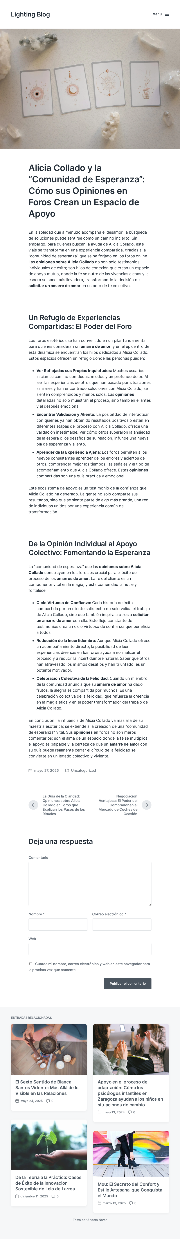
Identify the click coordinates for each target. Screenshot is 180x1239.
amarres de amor (73, 578)
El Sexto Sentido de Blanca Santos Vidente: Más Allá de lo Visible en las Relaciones (47, 1087)
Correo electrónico (109, 914)
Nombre (37, 914)
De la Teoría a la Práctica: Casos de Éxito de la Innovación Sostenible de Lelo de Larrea (48, 1183)
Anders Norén (97, 1220)
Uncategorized (83, 770)
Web (32, 939)
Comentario (38, 857)
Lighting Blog (30, 14)
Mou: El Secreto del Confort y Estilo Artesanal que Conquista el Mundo (130, 1190)
